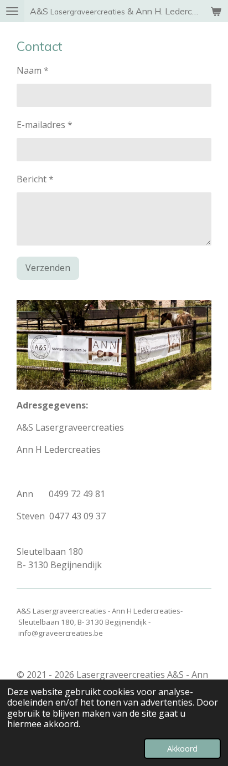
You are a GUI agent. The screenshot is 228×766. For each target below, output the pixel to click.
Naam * (33, 70)
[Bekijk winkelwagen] (216, 11)
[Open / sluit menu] (12, 11)
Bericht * (35, 179)
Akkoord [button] (182, 748)
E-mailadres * (44, 125)
